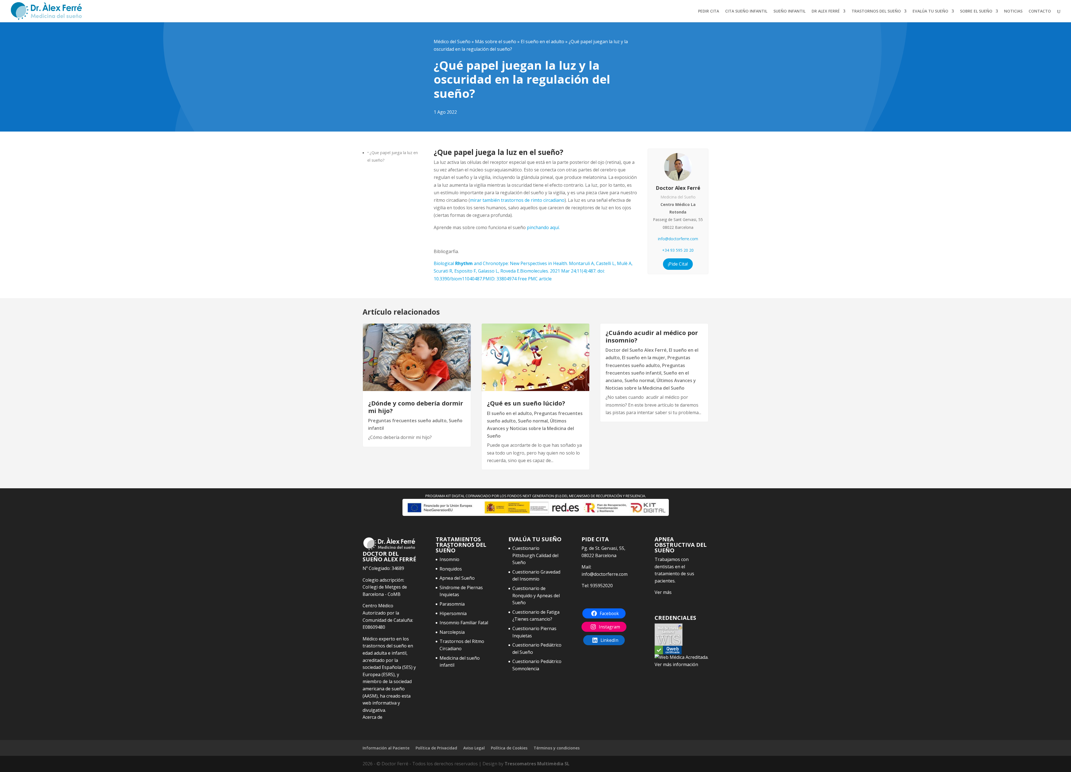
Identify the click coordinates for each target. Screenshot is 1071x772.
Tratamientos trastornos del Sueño (461, 544)
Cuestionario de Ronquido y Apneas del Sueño (536, 595)
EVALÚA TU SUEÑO (930, 11)
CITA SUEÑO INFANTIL (746, 11)
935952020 (601, 585)
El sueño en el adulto (542, 41)
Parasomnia (452, 604)
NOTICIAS (1013, 11)
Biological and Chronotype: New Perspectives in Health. (533, 270)
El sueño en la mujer (643, 358)
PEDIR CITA (708, 11)
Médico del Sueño (452, 41)
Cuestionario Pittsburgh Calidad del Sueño (535, 555)
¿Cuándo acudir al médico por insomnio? (652, 336)
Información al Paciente (386, 748)
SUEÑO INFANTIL (789, 11)
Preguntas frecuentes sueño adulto (407, 420)
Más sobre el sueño (495, 41)
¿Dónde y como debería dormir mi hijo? (415, 406)
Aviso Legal (474, 748)
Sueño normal (533, 421)
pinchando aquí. (543, 227)
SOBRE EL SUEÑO (976, 11)
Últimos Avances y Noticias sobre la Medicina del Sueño (530, 428)
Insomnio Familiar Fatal (464, 623)
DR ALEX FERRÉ (826, 11)
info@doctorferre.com (678, 238)
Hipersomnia (453, 613)
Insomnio (449, 559)
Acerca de (372, 717)
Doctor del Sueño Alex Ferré (636, 350)
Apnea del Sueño (457, 578)
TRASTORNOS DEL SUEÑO (876, 11)
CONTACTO (1040, 11)
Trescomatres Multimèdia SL (537, 764)
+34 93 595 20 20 (678, 250)
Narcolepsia (452, 632)
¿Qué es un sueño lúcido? (526, 403)
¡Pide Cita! (678, 264)
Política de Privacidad (436, 748)
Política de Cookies (509, 748)
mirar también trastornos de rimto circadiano (517, 200)
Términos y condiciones (557, 748)
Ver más (663, 592)
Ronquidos (451, 569)
